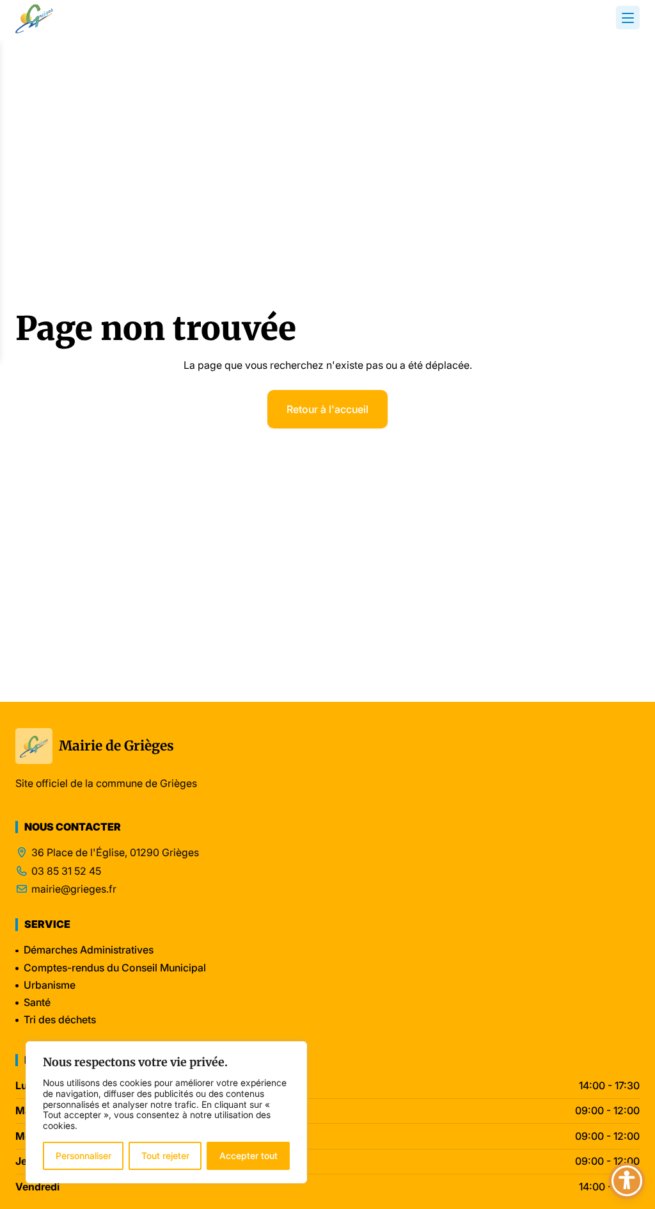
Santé (37, 1002)
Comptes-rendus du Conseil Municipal (115, 967)
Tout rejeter (165, 1155)
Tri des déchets (60, 1019)
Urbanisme (49, 984)
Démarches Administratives (89, 949)
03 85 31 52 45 (66, 871)
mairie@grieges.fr (73, 889)
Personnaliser (83, 1155)
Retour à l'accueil (327, 409)
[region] (166, 1112)
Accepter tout (248, 1155)
